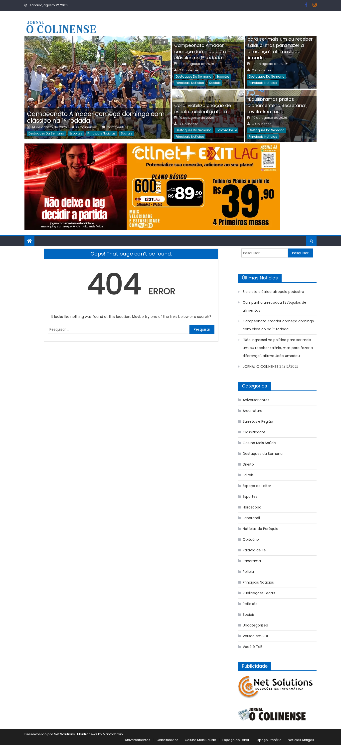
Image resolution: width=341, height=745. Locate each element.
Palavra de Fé (227, 130)
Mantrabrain (113, 734)
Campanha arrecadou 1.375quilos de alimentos (274, 306)
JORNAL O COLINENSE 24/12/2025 (271, 366)
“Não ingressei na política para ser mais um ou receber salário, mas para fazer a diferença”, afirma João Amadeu (280, 45)
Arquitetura (252, 410)
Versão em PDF (256, 635)
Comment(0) (117, 127)
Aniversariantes (256, 399)
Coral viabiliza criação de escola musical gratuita (202, 108)
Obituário (251, 539)
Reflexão (250, 603)
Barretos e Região (258, 421)
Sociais (126, 133)
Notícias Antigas (301, 740)
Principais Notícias (101, 133)
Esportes (75, 133)
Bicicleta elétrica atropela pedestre (273, 291)
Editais (248, 475)
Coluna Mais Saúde (259, 442)
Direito (248, 464)
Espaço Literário (269, 740)
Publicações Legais (259, 593)
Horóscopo (252, 507)
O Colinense (86, 127)
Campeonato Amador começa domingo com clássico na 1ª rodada (96, 117)
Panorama (252, 560)
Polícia (248, 571)
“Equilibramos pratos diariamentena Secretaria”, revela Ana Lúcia (277, 105)
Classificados (254, 432)
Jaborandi (251, 517)
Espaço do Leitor (257, 485)
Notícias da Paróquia (260, 528)
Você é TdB (252, 646)
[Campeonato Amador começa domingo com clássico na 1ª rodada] (97, 87)
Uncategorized (255, 625)
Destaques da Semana (46, 133)
